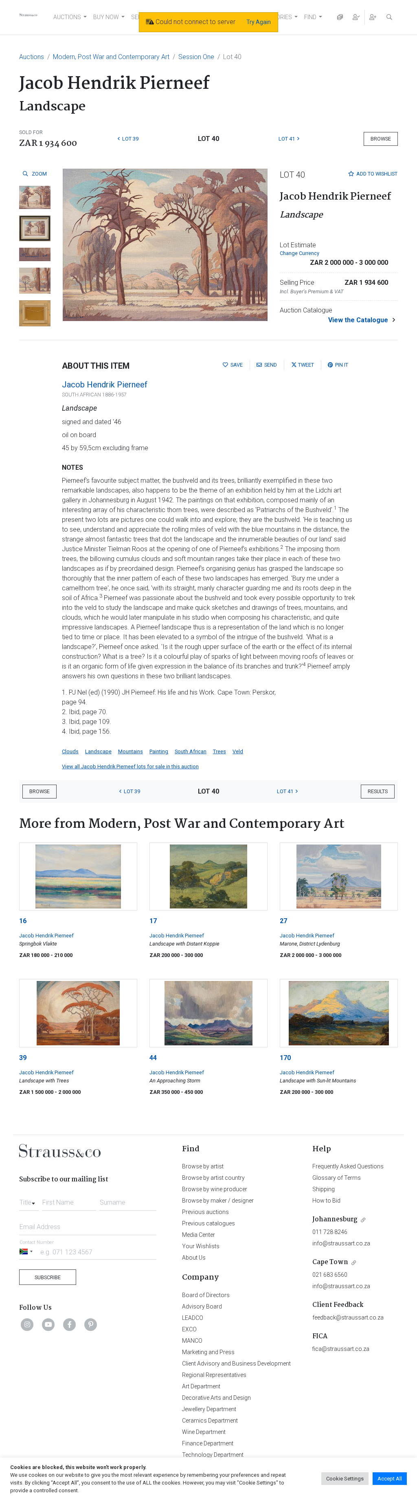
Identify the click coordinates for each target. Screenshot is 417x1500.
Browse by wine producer (214, 1189)
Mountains (130, 751)
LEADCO (192, 1318)
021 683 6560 (329, 1274)
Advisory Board (202, 1306)
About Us (194, 1257)
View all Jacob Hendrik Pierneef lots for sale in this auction (130, 766)
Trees (219, 751)
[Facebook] (69, 1324)
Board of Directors (206, 1295)
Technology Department (213, 1455)
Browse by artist (203, 1166)
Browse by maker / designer (218, 1200)
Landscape (98, 751)
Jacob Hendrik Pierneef (104, 384)
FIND (310, 17)
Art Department (201, 1386)
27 (283, 921)
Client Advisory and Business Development (236, 1363)
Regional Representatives (214, 1375)
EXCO (189, 1329)
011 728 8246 (329, 1232)
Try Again (258, 22)
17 (153, 921)
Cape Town (330, 1262)
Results (378, 791)
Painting (158, 751)
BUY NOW (106, 17)
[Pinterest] (91, 1324)
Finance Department (207, 1443)
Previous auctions (205, 1212)
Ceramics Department (210, 1420)
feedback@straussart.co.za (348, 1317)
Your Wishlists (200, 1246)
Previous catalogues (208, 1223)
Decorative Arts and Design (216, 1397)
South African (190, 751)
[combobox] (29, 1200)
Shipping (323, 1189)
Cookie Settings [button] (345, 1479)
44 (153, 1058)
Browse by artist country (213, 1177)
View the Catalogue (358, 320)
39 (22, 1058)
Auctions (31, 57)
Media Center (198, 1235)
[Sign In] (356, 17)
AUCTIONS (67, 17)
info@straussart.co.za (341, 1243)
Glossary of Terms (336, 1177)
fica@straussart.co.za (340, 1349)
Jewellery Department (209, 1409)
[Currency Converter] (340, 17)
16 (22, 921)
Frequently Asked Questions (348, 1166)
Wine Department (204, 1432)
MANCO (192, 1340)
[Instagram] (27, 1324)
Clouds (70, 751)
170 (285, 1058)
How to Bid (326, 1200)
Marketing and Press (208, 1352)
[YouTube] (48, 1324)
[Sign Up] (373, 17)
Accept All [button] (389, 1479)
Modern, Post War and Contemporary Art (111, 57)
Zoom (39, 174)
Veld (238, 751)
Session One (196, 57)
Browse (381, 139)
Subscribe (48, 1277)
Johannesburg (335, 1219)
